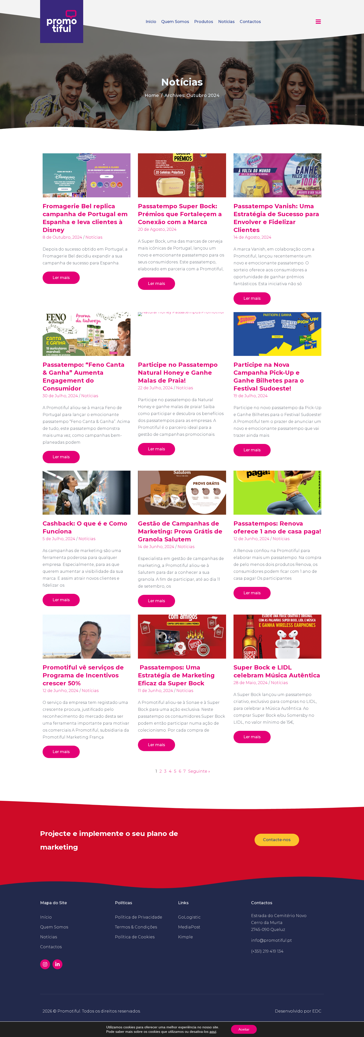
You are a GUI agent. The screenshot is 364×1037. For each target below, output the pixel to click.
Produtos (203, 21)
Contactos (250, 21)
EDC (316, 1011)
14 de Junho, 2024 (156, 546)
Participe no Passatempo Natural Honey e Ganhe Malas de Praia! (178, 372)
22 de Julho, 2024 (155, 388)
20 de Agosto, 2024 (157, 229)
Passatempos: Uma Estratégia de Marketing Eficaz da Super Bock (176, 675)
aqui (212, 1032)
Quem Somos (175, 21)
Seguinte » (199, 771)
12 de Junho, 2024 (251, 538)
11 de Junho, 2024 (155, 690)
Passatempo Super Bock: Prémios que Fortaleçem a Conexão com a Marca (180, 214)
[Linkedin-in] (57, 964)
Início (151, 21)
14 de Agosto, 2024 (252, 237)
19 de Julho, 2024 (251, 395)
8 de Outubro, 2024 (62, 237)
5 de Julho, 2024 (59, 538)
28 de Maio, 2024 (251, 682)
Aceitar (243, 1029)
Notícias (226, 21)
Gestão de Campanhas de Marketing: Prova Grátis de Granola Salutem (180, 531)
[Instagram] (45, 964)
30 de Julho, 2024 (60, 395)
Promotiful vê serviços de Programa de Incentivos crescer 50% (83, 675)
